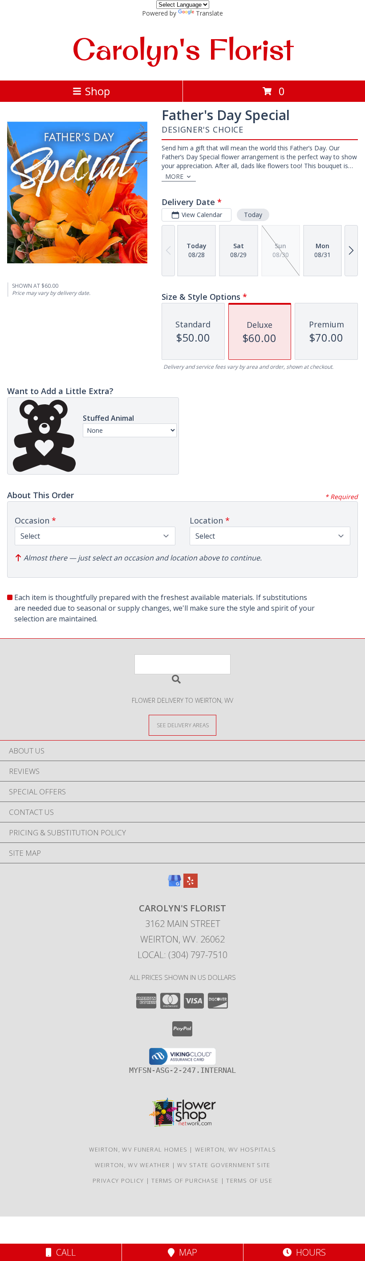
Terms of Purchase (185, 1180)
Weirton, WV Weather (132, 1165)
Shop (97, 91)
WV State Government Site (223, 1165)
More (174, 176)
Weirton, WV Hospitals (235, 1149)
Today (253, 214)
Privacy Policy (118, 1180)
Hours (309, 1252)
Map (185, 1252)
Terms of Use (249, 1180)
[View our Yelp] (190, 885)
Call (64, 1252)
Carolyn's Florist (182, 49)
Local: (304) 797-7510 (182, 955)
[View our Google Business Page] (174, 885)
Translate (209, 13)
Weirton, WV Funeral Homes (138, 1149)
